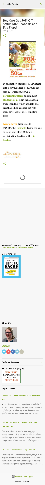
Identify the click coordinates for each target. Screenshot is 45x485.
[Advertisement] (22, 213)
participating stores (13, 96)
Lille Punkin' (12, 4)
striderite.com (10, 100)
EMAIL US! (6, 346)
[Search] (41, 4)
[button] (4, 35)
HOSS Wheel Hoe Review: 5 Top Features (18, 450)
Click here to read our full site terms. (17, 248)
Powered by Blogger (24, 476)
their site (21, 128)
